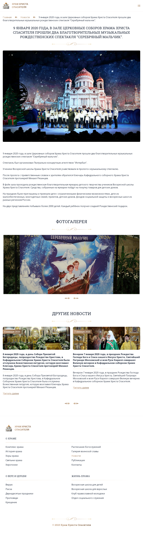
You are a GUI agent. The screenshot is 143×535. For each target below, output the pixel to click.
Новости (76, 455)
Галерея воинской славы (85, 451)
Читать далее (11, 393)
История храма (14, 451)
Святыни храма (14, 460)
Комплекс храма (14, 446)
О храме (11, 438)
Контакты (77, 464)
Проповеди (12, 498)
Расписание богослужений (86, 446)
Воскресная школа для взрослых (89, 489)
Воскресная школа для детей (87, 484)
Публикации (78, 460)
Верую (9, 484)
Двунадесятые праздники (19, 493)
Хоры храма (12, 455)
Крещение (11, 502)
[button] (76, 403)
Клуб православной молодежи (88, 493)
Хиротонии (12, 464)
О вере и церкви (16, 476)
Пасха (9, 489)
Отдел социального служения (88, 498)
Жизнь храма (81, 476)
